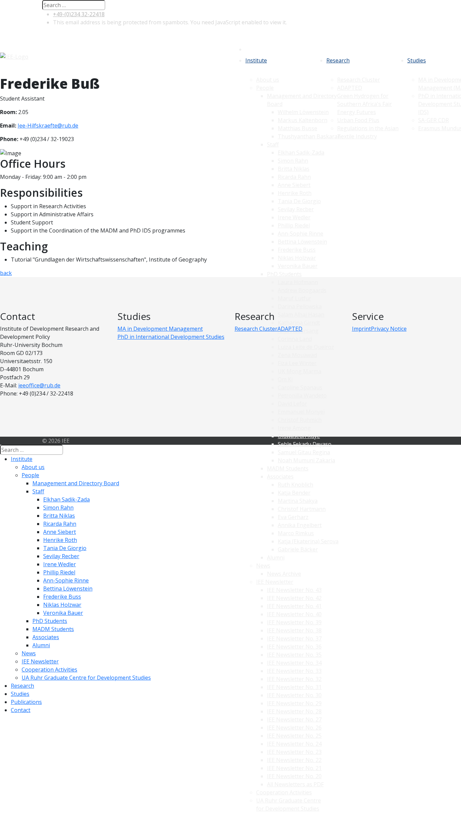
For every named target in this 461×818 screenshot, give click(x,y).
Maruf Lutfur (294, 298)
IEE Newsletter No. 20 (294, 776)
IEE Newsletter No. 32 (294, 679)
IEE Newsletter (274, 581)
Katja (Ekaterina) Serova (308, 541)
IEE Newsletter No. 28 (294, 711)
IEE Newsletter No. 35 (294, 654)
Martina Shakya (298, 501)
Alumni (275, 557)
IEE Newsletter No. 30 (294, 695)
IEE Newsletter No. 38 (294, 630)
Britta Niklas (59, 515)
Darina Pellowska (300, 306)
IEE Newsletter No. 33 (294, 671)
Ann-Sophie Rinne (66, 580)
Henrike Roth (60, 540)
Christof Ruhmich (300, 420)
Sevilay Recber (61, 556)
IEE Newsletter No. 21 (294, 768)
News (263, 565)
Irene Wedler (59, 564)
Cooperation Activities (284, 792)
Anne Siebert (59, 532)
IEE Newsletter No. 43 (294, 590)
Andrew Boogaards (302, 290)
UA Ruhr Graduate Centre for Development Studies (86, 677)
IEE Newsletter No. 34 (294, 662)
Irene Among (294, 428)
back (6, 273)
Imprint (361, 328)
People (30, 475)
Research (338, 60)
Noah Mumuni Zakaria (306, 460)
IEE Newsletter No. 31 (294, 687)
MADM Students (287, 468)
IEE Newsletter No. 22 (294, 760)
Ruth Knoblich (295, 484)
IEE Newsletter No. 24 (294, 743)
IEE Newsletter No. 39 (294, 622)
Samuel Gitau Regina (304, 452)
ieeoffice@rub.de (39, 385)
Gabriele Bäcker (298, 549)
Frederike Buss (62, 596)
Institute (256, 60)
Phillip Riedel (59, 572)
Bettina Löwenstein (67, 588)
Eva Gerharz (293, 517)
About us (33, 467)
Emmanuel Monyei (301, 411)
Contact (20, 710)
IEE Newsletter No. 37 (294, 638)
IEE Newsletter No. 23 (294, 752)
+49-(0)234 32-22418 (79, 14)
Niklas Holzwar (62, 604)
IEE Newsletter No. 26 (294, 727)
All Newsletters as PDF (295, 784)
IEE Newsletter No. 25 (294, 735)
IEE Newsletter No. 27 (294, 719)
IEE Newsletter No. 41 (294, 606)
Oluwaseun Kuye (299, 436)
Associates (280, 476)
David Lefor (292, 403)
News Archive (284, 573)
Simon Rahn (58, 507)
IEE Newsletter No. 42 (294, 598)
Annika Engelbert (300, 525)
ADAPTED (289, 328)
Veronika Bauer (63, 613)
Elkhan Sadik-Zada (66, 499)
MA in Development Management (160, 328)
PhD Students (49, 621)
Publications (26, 702)
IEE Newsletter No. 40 (294, 614)
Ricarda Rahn (59, 523)
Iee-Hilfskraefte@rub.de (48, 125)
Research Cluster (256, 328)
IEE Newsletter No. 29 (294, 703)
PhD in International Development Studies (170, 336)
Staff (38, 491)
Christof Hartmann (302, 509)
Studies (416, 60)
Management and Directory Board (75, 483)
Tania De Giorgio (64, 548)
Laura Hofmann (298, 282)
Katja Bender (294, 492)
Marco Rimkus (296, 533)
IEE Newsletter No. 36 (294, 646)
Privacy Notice (389, 328)
